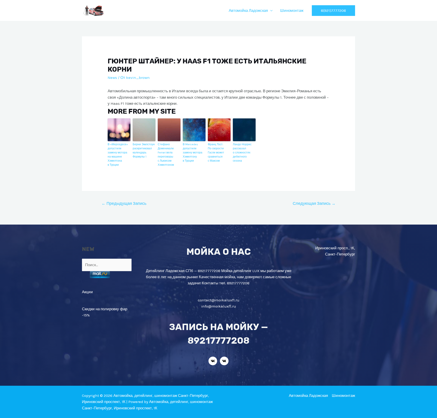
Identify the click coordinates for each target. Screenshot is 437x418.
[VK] (212, 361)
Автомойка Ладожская (248, 10)
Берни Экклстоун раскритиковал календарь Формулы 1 (144, 150)
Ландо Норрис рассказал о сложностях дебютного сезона (242, 152)
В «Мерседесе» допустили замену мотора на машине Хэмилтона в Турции (118, 154)
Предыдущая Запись (124, 203)
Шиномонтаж (291, 10)
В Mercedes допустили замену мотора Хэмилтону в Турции (192, 152)
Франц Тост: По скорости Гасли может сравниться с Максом (216, 152)
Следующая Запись (314, 203)
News (112, 77)
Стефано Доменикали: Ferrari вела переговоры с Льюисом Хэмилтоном (166, 154)
